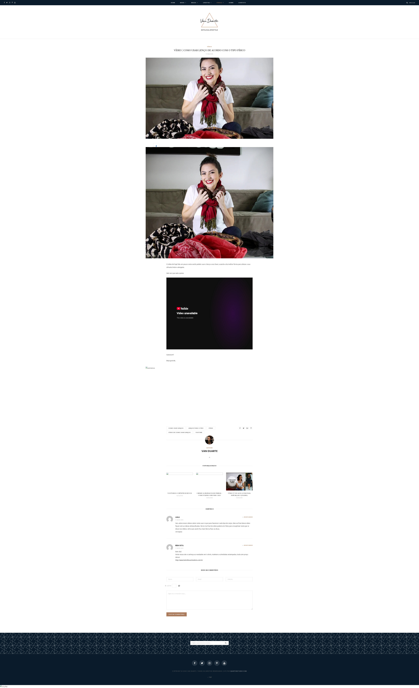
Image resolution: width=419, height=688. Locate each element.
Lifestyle (206, 2)
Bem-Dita (179, 545)
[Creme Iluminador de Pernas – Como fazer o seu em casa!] (209, 481)
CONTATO (242, 2)
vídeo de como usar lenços (179, 432)
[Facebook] (194, 663)
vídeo (211, 428)
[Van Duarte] (209, 22)
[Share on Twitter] (243, 428)
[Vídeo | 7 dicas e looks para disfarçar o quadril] (239, 481)
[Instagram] (209, 663)
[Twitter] (202, 663)
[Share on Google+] (247, 428)
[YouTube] (224, 663)
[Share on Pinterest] (251, 428)
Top (210, 677)
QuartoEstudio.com (238, 671)
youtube (199, 432)
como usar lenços (175, 428)
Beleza (193, 2)
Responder (248, 517)
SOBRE (231, 2)
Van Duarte (210, 451)
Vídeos (219, 2)
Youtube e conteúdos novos (180, 493)
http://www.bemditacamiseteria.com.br (189, 560)
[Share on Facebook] (156, 146)
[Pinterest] (217, 663)
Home (173, 2)
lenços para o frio (196, 428)
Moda (182, 2)
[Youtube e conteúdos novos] (179, 481)
